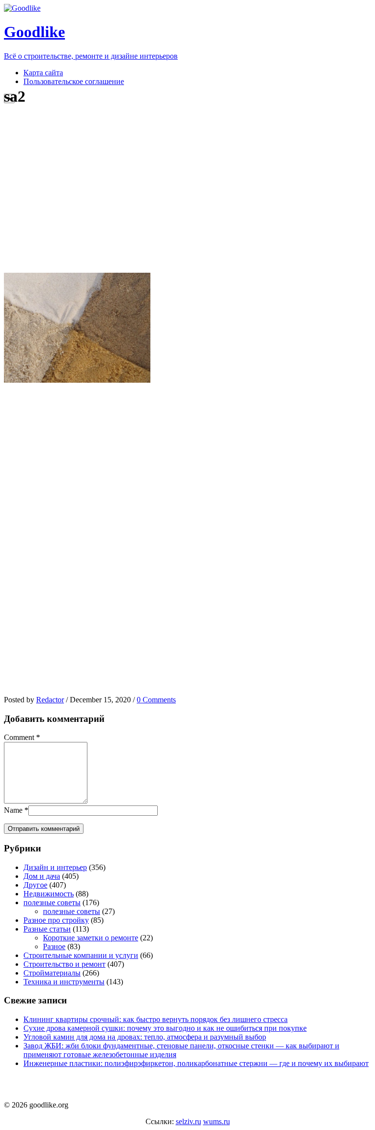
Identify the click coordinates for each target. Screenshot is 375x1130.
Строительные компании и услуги (80, 955)
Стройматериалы (52, 973)
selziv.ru (188, 1121)
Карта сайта (43, 72)
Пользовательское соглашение (73, 81)
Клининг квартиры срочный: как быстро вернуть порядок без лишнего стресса (155, 1019)
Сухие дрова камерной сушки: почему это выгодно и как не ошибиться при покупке (165, 1028)
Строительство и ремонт (64, 964)
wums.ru (216, 1121)
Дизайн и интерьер (55, 867)
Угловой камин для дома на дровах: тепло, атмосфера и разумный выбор (144, 1037)
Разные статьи (47, 929)
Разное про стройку (56, 920)
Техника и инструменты (63, 982)
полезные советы (52, 902)
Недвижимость (48, 894)
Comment (19, 737)
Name (13, 810)
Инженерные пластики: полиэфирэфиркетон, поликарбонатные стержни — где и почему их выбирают (196, 1063)
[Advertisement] (187, 189)
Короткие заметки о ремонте (90, 938)
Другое (35, 885)
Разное (54, 946)
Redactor (50, 699)
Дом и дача (41, 876)
